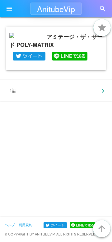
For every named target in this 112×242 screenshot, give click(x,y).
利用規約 (25, 224)
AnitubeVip (56, 8)
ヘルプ (10, 224)
